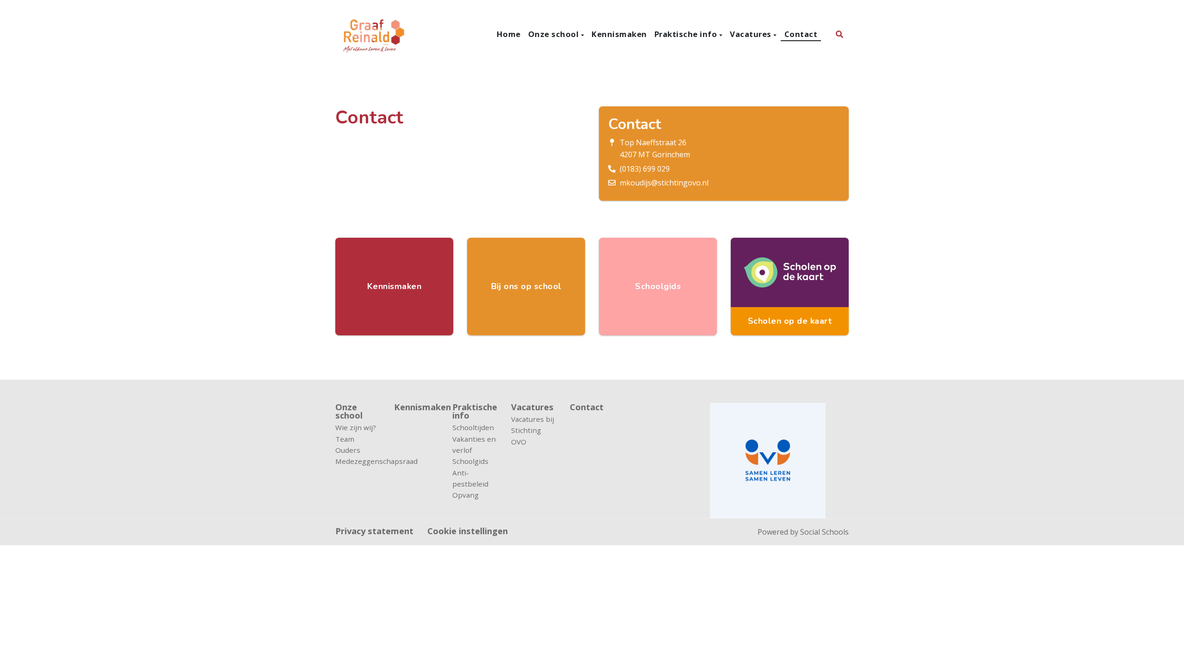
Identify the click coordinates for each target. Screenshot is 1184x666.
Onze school (554, 34)
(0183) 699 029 (645, 169)
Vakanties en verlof (474, 444)
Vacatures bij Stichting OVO (532, 430)
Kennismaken (619, 34)
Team (344, 439)
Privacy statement (374, 531)
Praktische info (686, 34)
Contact (801, 34)
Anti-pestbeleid (470, 478)
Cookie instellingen (467, 531)
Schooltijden (473, 427)
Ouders (347, 450)
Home (509, 34)
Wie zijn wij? (355, 427)
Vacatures (751, 34)
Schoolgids (470, 461)
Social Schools (824, 532)
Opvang (465, 495)
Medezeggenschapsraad (357, 461)
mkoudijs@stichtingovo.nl (664, 183)
